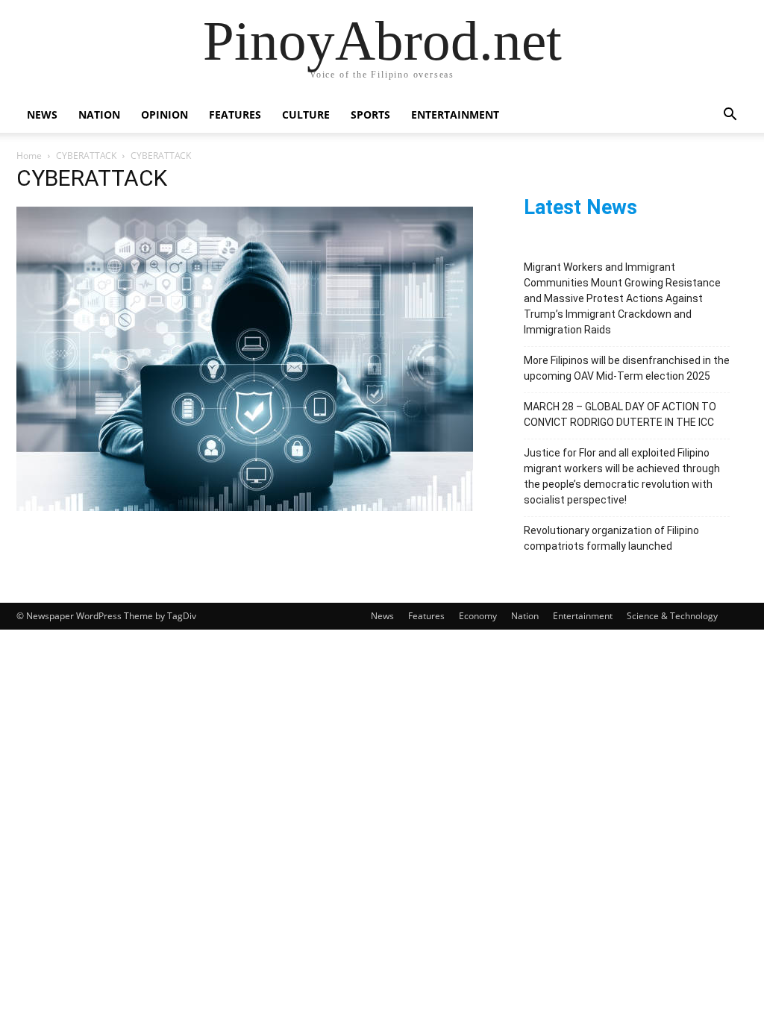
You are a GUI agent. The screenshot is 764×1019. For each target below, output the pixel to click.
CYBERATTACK (86, 155)
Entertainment (455, 114)
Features (235, 114)
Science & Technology (672, 615)
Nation (99, 114)
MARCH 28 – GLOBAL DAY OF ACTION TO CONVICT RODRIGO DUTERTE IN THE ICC (620, 414)
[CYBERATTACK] (244, 507)
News (42, 114)
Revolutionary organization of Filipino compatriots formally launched (611, 538)
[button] (730, 116)
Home (29, 155)
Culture (306, 114)
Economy (478, 615)
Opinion (164, 114)
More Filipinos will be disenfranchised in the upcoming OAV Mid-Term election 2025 (627, 368)
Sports (370, 114)
